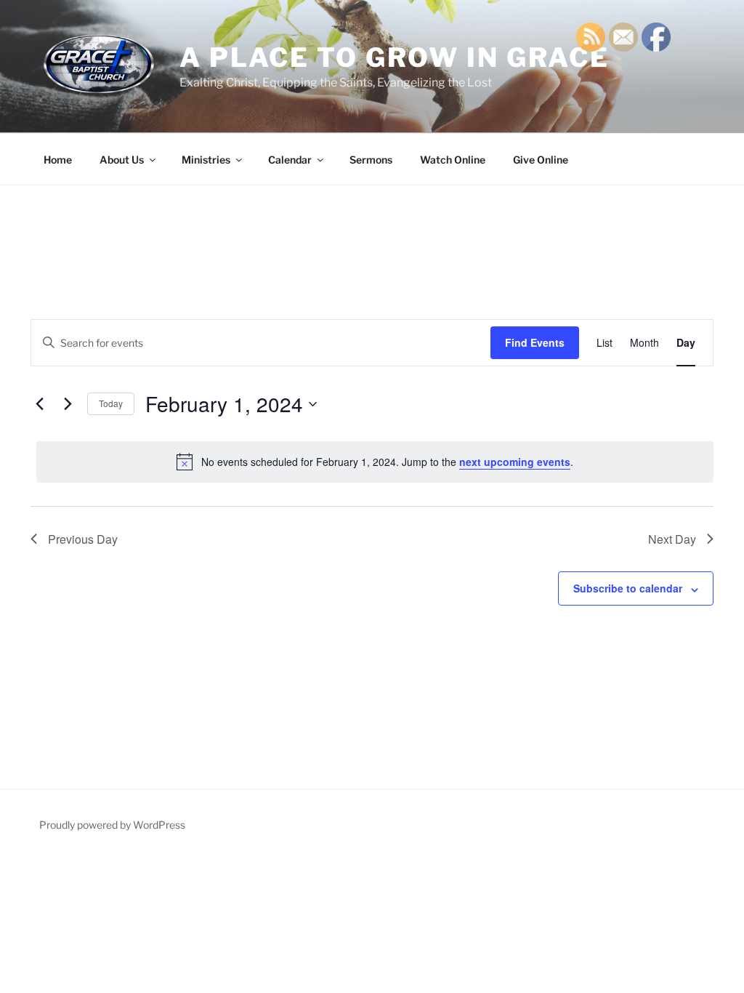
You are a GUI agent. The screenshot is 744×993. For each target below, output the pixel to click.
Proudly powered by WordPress (112, 825)
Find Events (535, 342)
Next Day (672, 539)
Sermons (370, 159)
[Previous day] (39, 404)
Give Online (540, 159)
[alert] (374, 461)
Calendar (290, 159)
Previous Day (83, 539)
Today (111, 403)
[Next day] (67, 404)
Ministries (206, 159)
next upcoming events (514, 461)
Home (58, 159)
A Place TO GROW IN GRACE (394, 57)
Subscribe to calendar (627, 588)
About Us (122, 159)
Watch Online (452, 159)
